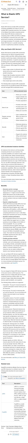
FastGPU (4, 412)
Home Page (3, 8)
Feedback (16, 434)
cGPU (3, 393)
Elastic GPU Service (12, 8)
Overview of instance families (8, 181)
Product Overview (20, 8)
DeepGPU (15, 263)
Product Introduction (7, 9)
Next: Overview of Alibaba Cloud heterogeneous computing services (14, 427)
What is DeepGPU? (20, 378)
